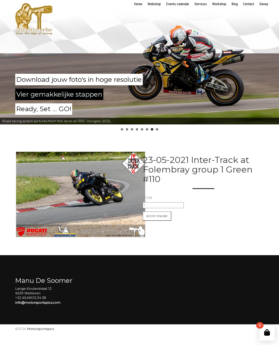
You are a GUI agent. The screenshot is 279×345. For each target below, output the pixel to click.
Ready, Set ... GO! (43, 109)
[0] (267, 332)
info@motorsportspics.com (37, 302)
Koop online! (157, 216)
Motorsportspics (40, 329)
